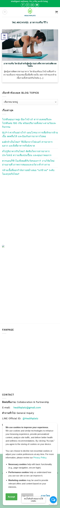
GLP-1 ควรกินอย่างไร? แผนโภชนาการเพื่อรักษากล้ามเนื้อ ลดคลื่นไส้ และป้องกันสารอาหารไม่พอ (30, 134)
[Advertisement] (30, 210)
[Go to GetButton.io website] (53, 505)
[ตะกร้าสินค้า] (56, 12)
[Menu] (4, 12)
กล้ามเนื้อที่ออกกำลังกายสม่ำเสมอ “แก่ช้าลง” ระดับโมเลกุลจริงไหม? (28, 172)
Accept (11, 497)
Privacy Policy (39, 457)
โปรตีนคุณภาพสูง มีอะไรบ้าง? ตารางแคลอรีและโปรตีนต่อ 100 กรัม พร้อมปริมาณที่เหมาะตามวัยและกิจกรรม (29, 123)
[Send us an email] (32, 5)
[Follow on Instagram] (28, 5)
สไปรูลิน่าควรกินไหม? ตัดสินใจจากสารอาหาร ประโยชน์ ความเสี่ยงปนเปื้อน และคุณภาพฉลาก (26, 153)
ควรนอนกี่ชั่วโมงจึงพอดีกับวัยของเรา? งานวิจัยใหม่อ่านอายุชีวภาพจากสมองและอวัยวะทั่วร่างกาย (28, 162)
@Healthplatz (30, 418)
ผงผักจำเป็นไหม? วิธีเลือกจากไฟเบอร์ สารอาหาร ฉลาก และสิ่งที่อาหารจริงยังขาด (27, 144)
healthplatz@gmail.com (27, 407)
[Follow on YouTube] (37, 5)
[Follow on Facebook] (23, 5)
